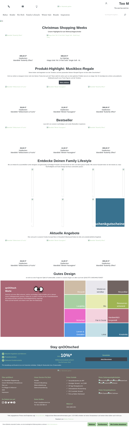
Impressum (5, 392)
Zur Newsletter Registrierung (10, 380)
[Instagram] (3, 402)
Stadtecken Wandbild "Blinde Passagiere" (64, 111)
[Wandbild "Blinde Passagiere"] (64, 95)
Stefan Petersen (69, 419)
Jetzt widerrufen (71, 407)
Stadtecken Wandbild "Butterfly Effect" (23, 59)
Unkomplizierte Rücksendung (77, 388)
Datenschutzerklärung (40, 387)
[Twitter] (9, 402)
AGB (3, 390)
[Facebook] (14, 402)
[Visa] (101, 383)
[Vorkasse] (113, 383)
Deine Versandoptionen (107, 390)
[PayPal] (110, 380)
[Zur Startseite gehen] (64, 6)
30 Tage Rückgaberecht (75, 386)
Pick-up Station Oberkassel (76, 394)
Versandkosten (40, 415)
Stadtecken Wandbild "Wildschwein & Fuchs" (23, 111)
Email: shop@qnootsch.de (42, 402)
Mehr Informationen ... (52, 424)
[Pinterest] (6, 402)
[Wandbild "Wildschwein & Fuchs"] (23, 95)
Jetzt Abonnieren (106, 359)
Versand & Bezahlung (40, 383)
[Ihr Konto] (106, 3)
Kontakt (36, 380)
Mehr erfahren (64, 82)
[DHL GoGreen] (113, 393)
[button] (9, 6)
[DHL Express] (103, 393)
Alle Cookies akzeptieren (118, 424)
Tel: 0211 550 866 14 (40, 405)
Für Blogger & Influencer (9, 387)
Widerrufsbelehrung (40, 385)
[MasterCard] (122, 380)
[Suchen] (125, 15)
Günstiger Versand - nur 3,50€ (77, 383)
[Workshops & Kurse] (93, 212)
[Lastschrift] (106, 383)
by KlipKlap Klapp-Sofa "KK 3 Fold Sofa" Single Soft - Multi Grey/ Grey (64, 59)
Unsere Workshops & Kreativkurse (12, 383)
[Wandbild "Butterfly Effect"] (23, 43)
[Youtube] (11, 402)
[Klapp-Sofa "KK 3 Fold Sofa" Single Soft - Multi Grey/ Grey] (64, 43)
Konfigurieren (102, 424)
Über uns (4, 385)
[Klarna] (115, 380)
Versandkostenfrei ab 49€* (76, 380)
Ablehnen (92, 424)
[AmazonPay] (103, 380)
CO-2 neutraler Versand (75, 391)
